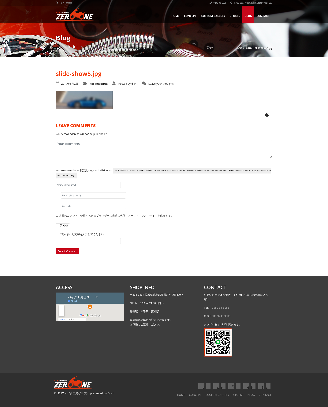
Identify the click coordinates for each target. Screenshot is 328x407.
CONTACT (263, 16)
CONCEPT (190, 16)
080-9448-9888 (221, 316)
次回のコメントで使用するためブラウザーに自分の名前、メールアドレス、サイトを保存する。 (116, 215)
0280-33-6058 (219, 3)
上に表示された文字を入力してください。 (81, 234)
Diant (111, 393)
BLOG (248, 16)
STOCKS (235, 16)
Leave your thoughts (161, 83)
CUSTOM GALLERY (213, 16)
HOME (175, 16)
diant (134, 83)
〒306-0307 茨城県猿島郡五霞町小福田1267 (252, 3)
